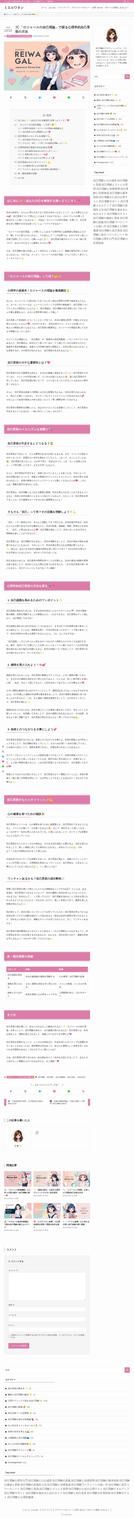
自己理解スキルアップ (116, 1488)
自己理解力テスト (117, 213)
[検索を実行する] (127, 76)
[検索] (128, 1)
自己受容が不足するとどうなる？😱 (37, 140)
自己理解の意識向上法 (33, 1484)
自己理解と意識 (29, 1488)
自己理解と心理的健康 (20, 1497)
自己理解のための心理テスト (86, 1488)
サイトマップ (47, 1510)
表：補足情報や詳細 (27, 173)
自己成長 (50, 1077)
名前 (11, 1305)
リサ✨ (18, 1146)
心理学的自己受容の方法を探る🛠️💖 (35, 147)
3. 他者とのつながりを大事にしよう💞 (39, 158)
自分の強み (71, 1077)
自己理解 (41, 1077)
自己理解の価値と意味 (106, 218)
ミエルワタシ (14, 7)
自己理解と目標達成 (59, 1484)
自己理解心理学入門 (16, 1480)
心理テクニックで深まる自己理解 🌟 (19, 36)
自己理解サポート (109, 201)
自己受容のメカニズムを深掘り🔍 (34, 136)
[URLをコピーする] (83, 97)
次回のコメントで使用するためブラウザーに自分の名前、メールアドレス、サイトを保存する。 (47, 1336)
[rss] (124, 1)
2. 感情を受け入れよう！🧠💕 (35, 154)
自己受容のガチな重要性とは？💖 (37, 132)
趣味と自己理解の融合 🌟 (108, 100)
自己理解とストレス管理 (53, 1488)
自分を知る (81, 1077)
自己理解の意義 (61, 1480)
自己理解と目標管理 (108, 188)
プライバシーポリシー (63, 1510)
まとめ (21, 178)
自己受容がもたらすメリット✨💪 (34, 162)
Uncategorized (104, 162)
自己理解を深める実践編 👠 (109, 124)
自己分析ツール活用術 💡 (109, 119)
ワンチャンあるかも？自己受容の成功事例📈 (41, 169)
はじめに (35, 1510)
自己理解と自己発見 (110, 230)
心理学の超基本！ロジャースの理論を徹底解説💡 (43, 128)
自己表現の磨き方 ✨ (106, 95)
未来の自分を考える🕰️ (107, 135)
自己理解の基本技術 (107, 1480)
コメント (13, 1270)
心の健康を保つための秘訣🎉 (35, 166)
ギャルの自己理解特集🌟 (108, 146)
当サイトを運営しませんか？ (98, 1510)
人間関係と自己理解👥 (107, 141)
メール (12, 1315)
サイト (11, 1325)
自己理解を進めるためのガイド (44, 1493)
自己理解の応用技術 (98, 1493)
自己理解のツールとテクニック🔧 (111, 157)
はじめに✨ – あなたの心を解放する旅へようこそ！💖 (43, 120)
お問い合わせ (79, 1510)
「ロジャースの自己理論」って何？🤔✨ (37, 125)
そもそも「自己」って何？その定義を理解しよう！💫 (45, 143)
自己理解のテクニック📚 (108, 151)
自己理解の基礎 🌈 (106, 114)
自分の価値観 (60, 1077)
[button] (11, 97)
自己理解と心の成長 (105, 180)
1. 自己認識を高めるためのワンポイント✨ (40, 151)
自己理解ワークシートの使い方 (89, 1484)
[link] (37, 1132)
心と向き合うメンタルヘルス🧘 (111, 130)
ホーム (27, 1510)
